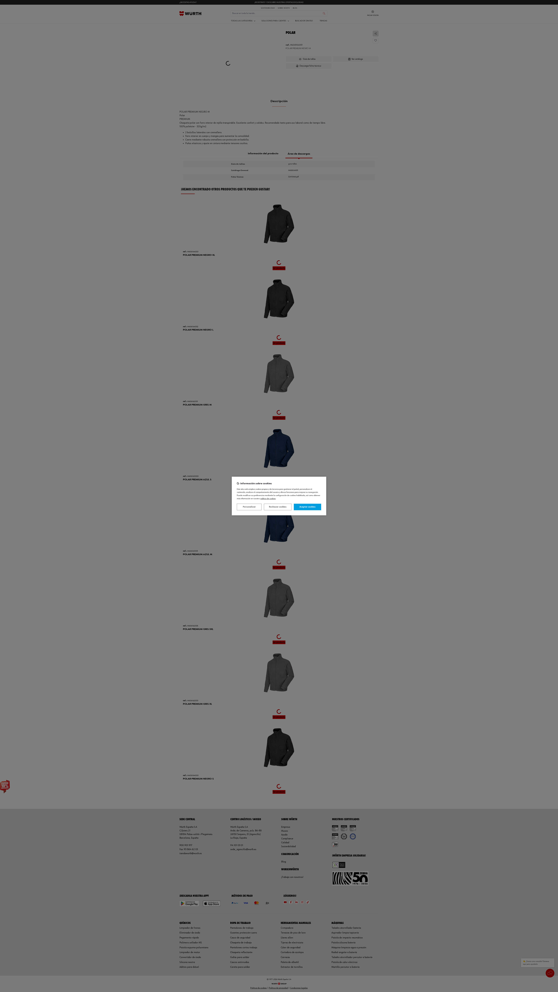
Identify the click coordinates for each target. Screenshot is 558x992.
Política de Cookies (268, 499)
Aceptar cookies (307, 507)
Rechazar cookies (277, 507)
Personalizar (249, 507)
